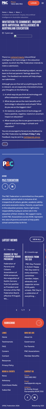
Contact (5, 356)
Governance (29, 342)
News (5, 144)
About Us (28, 337)
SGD (42, 406)
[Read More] (12, 275)
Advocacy (6, 380)
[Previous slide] (16, 310)
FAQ (4, 346)
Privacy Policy (8, 365)
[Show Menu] (43, 3)
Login (34, 3)
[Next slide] (29, 310)
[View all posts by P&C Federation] (8, 164)
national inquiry (17, 57)
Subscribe (6, 390)
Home (4, 337)
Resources (6, 360)
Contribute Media (9, 385)
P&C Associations (31, 351)
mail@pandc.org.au (32, 137)
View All (37, 239)
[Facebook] (5, 186)
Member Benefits (31, 356)
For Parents (29, 346)
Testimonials (7, 342)
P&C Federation (10, 180)
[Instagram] (12, 186)
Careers (5, 351)
